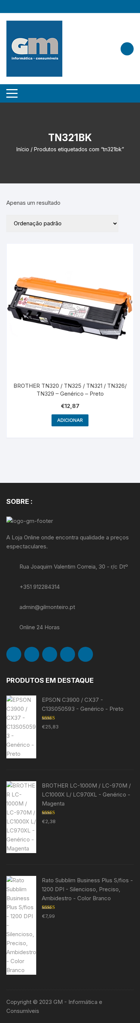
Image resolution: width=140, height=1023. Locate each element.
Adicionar (70, 420)
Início (22, 149)
